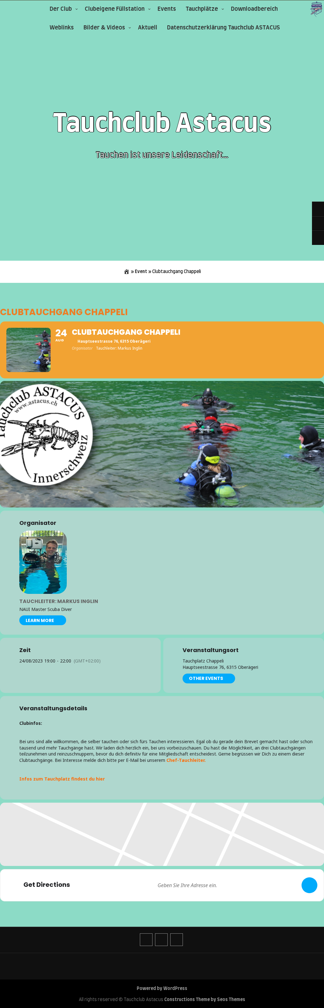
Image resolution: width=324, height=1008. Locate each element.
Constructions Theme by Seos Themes (204, 1000)
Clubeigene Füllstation (115, 9)
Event (141, 272)
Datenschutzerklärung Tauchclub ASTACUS (223, 28)
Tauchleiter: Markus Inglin (58, 601)
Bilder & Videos (104, 28)
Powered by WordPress (162, 988)
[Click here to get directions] (309, 885)
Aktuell (147, 28)
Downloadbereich (254, 9)
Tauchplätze (202, 9)
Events (167, 9)
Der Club (61, 9)
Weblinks (62, 28)
